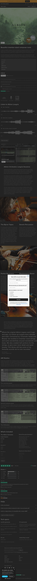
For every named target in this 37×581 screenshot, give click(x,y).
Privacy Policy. (23, 303)
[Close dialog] (28, 276)
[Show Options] (27, 287)
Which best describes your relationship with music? (18, 285)
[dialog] (8, 574)
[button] (8, 578)
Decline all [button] (11, 576)
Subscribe (18, 299)
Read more (8, 574)
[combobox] (18, 287)
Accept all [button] (5, 576)
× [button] (14, 569)
